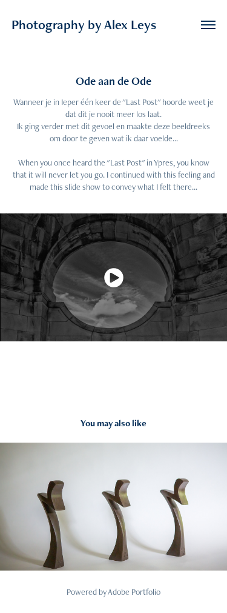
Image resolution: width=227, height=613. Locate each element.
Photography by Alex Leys (84, 24)
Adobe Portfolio (134, 591)
